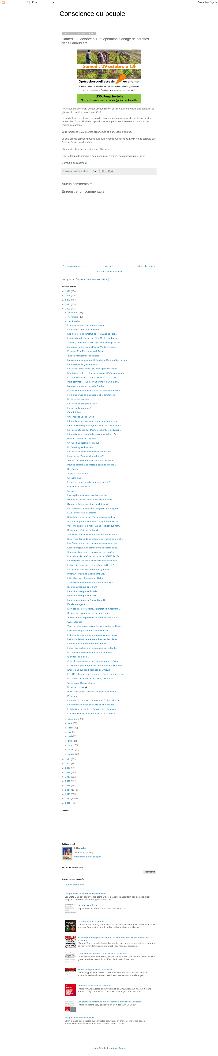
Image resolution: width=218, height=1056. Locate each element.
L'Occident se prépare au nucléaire (85, 578)
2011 (68, 803)
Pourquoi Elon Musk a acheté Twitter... (86, 351)
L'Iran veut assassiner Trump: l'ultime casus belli (102, 953)
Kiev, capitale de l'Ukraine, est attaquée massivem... (93, 608)
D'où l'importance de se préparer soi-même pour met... (95, 539)
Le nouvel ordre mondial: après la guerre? (88, 482)
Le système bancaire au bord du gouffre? (88, 569)
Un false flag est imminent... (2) (83, 443)
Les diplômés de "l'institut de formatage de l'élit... (92, 333)
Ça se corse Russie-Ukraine (81, 683)
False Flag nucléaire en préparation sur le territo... (92, 648)
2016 (68, 781)
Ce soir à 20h (74, 412)
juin (70, 732)
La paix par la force (87, 905)
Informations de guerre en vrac (83, 364)
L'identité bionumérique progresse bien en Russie (92, 635)
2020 (68, 763)
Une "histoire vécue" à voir (80, 416)
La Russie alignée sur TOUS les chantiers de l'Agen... (94, 430)
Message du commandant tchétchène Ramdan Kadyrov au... (98, 360)
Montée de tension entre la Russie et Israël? (89, 499)
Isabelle (81, 848)
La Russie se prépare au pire (82, 403)
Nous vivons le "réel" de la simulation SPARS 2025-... (94, 556)
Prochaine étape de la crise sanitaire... (86, 573)
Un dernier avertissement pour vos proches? (89, 652)
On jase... (72, 491)
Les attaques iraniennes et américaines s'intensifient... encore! (109, 1001)
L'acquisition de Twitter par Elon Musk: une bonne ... (93, 338)
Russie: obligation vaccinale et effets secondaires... (93, 691)
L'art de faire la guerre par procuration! (87, 643)
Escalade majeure (76, 604)
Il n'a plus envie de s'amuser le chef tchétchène (91, 395)
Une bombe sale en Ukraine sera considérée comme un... (96, 373)
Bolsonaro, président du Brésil (82, 530)
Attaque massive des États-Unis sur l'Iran (85, 893)
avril (70, 740)
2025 (68, 295)
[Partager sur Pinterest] (112, 171)
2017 (68, 776)
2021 (68, 759)
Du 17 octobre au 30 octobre (81, 512)
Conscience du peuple (92, 13)
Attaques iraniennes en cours (79, 1017)
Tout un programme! (75, 884)
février (71, 749)
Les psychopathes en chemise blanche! (87, 495)
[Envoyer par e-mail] (100, 171)
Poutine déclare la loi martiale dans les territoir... (91, 464)
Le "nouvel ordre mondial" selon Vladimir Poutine (92, 347)
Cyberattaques (74, 622)
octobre (72, 321)
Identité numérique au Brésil (81, 595)
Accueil (109, 266)
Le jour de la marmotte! (79, 408)
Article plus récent (72, 266)
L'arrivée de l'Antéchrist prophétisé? (85, 456)
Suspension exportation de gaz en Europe (88, 613)
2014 (68, 790)
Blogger (122, 1048)
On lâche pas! (74, 478)
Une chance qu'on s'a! (78, 486)
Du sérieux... (73, 469)
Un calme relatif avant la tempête (94, 985)
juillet (71, 727)
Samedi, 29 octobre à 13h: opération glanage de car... (94, 342)
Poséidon (72, 696)
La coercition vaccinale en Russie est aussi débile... (93, 560)
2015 (68, 785)
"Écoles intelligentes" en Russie (83, 355)
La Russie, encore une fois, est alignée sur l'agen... (93, 368)
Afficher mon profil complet (87, 856)
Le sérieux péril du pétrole (91, 921)
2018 (68, 772)
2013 (68, 794)
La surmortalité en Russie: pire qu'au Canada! (90, 704)
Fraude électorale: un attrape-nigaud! (86, 325)
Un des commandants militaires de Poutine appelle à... (94, 390)
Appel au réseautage (77, 473)
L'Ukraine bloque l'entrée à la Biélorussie (88, 630)
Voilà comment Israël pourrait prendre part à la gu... (93, 381)
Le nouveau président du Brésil (83, 329)
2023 (68, 304)
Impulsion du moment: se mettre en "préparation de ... (94, 700)
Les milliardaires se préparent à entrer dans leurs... (93, 639)
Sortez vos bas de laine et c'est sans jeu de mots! (92, 534)
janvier (71, 754)
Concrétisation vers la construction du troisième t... (92, 552)
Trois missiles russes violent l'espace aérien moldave (94, 626)
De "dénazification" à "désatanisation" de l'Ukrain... (92, 377)
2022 (68, 308)
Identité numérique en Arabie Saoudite (86, 600)
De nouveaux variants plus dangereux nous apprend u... (95, 508)
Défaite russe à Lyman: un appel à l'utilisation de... (92, 713)
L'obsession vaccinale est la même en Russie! (90, 565)
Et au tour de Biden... (78, 656)
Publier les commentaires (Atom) (92, 279)
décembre (73, 312)
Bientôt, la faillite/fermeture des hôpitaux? (88, 504)
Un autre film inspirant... (79, 399)
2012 (68, 798)
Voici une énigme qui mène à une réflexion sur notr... (93, 525)
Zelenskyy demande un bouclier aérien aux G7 (91, 582)
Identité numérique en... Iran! (82, 587)
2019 (68, 768)
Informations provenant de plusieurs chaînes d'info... (93, 434)
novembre (73, 317)
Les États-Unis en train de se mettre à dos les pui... (93, 543)
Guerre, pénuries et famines (81, 438)
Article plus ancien (146, 266)
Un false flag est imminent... (81, 447)
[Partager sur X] (106, 171)
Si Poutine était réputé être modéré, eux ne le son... (93, 617)
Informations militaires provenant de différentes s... (93, 421)
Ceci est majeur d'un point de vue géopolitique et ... (93, 547)
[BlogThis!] (103, 171)
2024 (68, 300)
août (70, 723)
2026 (68, 291)
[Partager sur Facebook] (109, 171)
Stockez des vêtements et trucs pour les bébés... (92, 460)
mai (70, 736)
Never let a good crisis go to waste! (95, 969)
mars (71, 745)
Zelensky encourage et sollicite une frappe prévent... (93, 661)
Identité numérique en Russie (82, 591)
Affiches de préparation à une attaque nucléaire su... (93, 521)
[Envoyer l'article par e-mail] (94, 171)
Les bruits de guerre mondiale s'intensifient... (90, 451)
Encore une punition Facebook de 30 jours (88, 670)
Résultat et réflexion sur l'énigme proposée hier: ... (92, 517)
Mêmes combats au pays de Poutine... (86, 386)
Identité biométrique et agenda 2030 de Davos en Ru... (95, 425)
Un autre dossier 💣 (77, 687)
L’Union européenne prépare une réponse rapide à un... (95, 665)
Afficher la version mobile (109, 271)
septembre (73, 719)
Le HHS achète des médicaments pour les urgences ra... (96, 674)
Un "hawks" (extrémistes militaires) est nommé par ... (94, 678)
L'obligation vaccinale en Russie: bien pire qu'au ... (92, 709)
